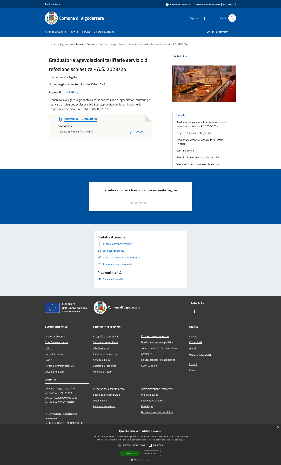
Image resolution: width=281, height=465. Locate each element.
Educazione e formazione (155, 336)
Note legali (147, 406)
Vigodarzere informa (71, 44)
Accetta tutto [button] (129, 453)
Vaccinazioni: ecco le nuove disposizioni (198, 164)
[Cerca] (232, 18)
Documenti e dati (54, 371)
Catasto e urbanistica (104, 366)
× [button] (278, 427)
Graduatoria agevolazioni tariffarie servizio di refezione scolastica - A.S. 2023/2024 (201, 124)
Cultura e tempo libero (105, 342)
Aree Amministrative (56, 342)
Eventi (192, 370)
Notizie (193, 336)
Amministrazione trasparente (157, 389)
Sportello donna (185, 150)
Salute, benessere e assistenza (158, 360)
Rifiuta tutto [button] (151, 453)
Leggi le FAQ (100, 400)
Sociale (91, 44)
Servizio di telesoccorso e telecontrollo (197, 157)
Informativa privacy (152, 400)
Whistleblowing (149, 395)
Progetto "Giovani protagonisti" (193, 133)
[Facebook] (203, 18)
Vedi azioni (179, 56)
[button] (120, 445)
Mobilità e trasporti (103, 371)
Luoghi (193, 364)
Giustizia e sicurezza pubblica (157, 342)
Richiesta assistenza (104, 406)
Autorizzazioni (149, 365)
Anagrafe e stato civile (105, 336)
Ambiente (146, 354)
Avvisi (192, 348)
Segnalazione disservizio (106, 395)
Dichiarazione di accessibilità (157, 412)
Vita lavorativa (101, 348)
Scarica (139, 132)
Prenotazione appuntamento (109, 389)
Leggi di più (179, 440)
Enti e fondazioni (54, 354)
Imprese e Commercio (105, 354)
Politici (48, 360)
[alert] (140, 445)
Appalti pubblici (101, 360)
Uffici (48, 348)
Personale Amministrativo (59, 366)
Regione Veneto (53, 4)
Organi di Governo (55, 336)
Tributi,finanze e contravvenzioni (159, 348)
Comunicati (195, 342)
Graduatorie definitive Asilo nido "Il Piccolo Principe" (199, 142)
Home (52, 44)
